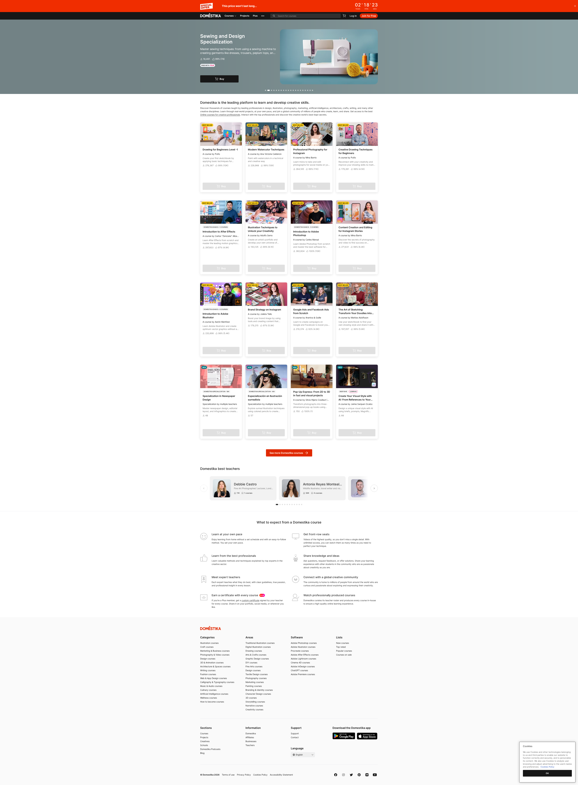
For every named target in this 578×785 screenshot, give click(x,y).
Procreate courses (300, 650)
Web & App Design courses (213, 678)
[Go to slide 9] (286, 90)
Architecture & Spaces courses (215, 666)
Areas (249, 637)
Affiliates (249, 737)
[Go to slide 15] (300, 90)
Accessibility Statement (281, 774)
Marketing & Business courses (215, 650)
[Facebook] (336, 775)
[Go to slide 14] (298, 90)
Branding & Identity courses (259, 690)
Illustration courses (209, 643)
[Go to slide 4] (274, 90)
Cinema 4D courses (300, 662)
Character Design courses (258, 694)
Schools (204, 745)
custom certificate (250, 600)
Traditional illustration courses (260, 643)
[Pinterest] (359, 775)
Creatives (205, 741)
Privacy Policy (244, 774)
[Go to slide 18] (307, 90)
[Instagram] (343, 775)
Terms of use (228, 774)
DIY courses (251, 662)
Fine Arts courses (253, 666)
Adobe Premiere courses (303, 674)
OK (547, 773)
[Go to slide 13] (295, 90)
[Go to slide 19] (310, 90)
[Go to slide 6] (278, 90)
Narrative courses (254, 705)
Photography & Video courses (214, 654)
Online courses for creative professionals (220, 114)
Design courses (207, 658)
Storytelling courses (255, 701)
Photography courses (256, 678)
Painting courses (253, 686)
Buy (222, 78)
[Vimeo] (367, 775)
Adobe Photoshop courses (304, 643)
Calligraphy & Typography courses (217, 682)
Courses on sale (344, 654)
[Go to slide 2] (268, 90)
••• (262, 15)
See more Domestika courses (286, 452)
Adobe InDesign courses (303, 666)
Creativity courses (254, 709)
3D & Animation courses (212, 662)
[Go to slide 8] (283, 90)
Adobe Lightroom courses (303, 658)
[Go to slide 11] (290, 90)
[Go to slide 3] (271, 90)
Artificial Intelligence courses (214, 694)
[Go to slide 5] (276, 90)
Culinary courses (208, 690)
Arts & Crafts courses (255, 654)
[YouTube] (375, 775)
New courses (342, 643)
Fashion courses (208, 674)
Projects (244, 15)
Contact (295, 737)
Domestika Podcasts (210, 749)
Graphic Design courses (257, 658)
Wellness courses (208, 697)
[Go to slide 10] (288, 90)
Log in (353, 15)
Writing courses (207, 670)
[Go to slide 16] (302, 90)
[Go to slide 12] (293, 90)
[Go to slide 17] (305, 90)
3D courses (251, 697)
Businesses (250, 741)
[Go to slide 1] (265, 90)
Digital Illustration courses (258, 647)
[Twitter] (351, 775)
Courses (229, 15)
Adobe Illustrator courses (303, 647)
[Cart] (344, 15)
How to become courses (212, 701)
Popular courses (344, 650)
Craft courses (206, 647)
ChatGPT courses (299, 670)
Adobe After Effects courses (305, 654)
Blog (202, 753)
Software (297, 637)
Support (295, 733)
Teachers (250, 745)
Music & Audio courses (211, 686)
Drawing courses (253, 650)
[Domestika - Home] (210, 15)
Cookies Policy (260, 774)
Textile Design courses (256, 674)
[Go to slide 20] (312, 90)
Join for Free (369, 15)
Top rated (341, 647)
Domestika (250, 733)
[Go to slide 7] (281, 90)
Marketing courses (254, 682)
